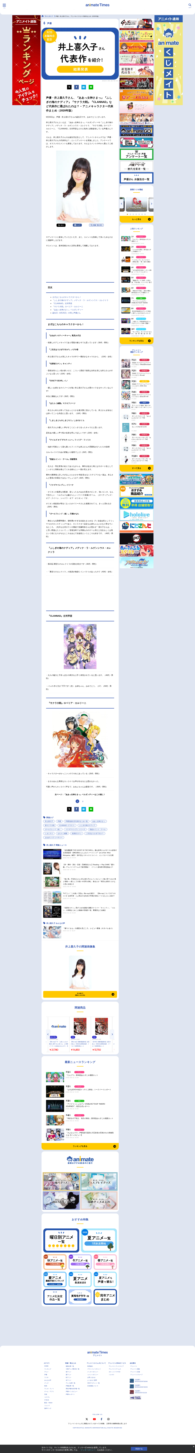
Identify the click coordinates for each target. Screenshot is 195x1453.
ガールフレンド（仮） (53, 829)
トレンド (47, 1405)
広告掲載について (92, 1386)
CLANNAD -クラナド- (67, 825)
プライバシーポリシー (94, 1369)
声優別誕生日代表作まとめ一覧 (77, 821)
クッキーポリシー (92, 1372)
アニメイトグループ (136, 1374)
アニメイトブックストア (116, 1366)
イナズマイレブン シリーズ (75, 829)
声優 (59, 821)
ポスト (62, 225)
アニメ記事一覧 (70, 1383)
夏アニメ (68, 1374)
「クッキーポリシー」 (88, 1450)
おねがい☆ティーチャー (53, 837)
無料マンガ (47, 1408)
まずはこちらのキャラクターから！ (66, 297)
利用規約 (90, 1366)
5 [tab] (139, 214)
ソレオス (111, 1374)
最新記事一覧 (70, 1366)
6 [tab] (142, 214)
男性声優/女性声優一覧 (73, 1388)
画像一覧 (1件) (97, 225)
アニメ (46, 1372)
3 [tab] (134, 214)
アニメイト (133, 1366)
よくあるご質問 (92, 1380)
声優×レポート (70, 1394)
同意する (139, 1449)
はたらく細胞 (62, 833)
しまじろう (49, 833)
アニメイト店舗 (135, 1372)
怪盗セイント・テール (98, 829)
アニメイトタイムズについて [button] (96, 1363)
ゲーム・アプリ (49, 1391)
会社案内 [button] (133, 1363)
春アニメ (68, 1372)
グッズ (46, 1383)
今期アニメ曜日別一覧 (72, 1369)
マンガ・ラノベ (49, 1388)
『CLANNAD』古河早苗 (62, 303)
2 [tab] (131, 214)
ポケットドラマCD (114, 1372)
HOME (46, 1366)
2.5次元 (46, 1400)
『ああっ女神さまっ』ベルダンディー (67, 310)
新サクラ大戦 (50, 825)
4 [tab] (136, 214)
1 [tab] (128, 214)
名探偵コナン (76, 833)
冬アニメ (68, 1380)
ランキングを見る (80, 1146)
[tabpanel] (136, 204)
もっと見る (136, 219)
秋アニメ (68, 1377)
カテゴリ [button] (47, 1363)
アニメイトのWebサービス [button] (117, 1363)
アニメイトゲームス (115, 1369)
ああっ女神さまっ (98, 821)
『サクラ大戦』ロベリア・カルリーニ (67, 307)
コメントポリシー (92, 1374)
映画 (45, 1386)
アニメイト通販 (135, 1369)
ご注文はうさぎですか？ (94, 833)
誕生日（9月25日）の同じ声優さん (66, 313)
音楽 (45, 1394)
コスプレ (47, 1397)
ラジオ (46, 1377)
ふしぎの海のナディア (87, 825)
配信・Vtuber (48, 1403)
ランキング (47, 1369)
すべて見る (136, 468)
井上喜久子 (49, 821)
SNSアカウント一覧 (93, 1383)
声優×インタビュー (71, 1391)
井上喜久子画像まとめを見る (80, 994)
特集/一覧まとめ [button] (70, 1363)
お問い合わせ (91, 1377)
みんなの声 (47, 1380)
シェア (78, 225)
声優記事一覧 (70, 1386)
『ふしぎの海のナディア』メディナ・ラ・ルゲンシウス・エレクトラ (80, 300)
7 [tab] (145, 214)
